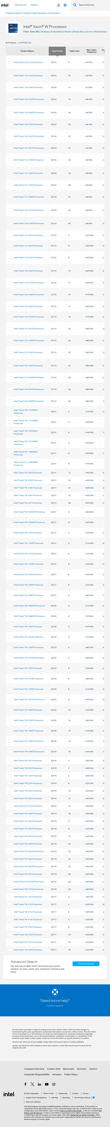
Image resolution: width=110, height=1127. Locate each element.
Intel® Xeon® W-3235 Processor (28, 836)
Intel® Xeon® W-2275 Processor (28, 806)
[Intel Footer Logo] (9, 1093)
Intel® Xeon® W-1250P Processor (28, 647)
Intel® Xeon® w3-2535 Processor (28, 75)
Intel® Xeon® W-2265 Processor (28, 798)
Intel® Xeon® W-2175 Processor (28, 942)
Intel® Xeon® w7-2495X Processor (29, 340)
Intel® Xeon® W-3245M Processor (29, 851)
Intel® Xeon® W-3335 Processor (28, 480)
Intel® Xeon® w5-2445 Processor (28, 271)
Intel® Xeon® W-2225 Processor (28, 768)
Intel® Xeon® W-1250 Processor (28, 626)
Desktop (45, 31)
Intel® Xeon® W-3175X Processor (28, 889)
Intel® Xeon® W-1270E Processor (28, 678)
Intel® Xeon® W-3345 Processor (28, 487)
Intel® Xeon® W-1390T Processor (28, 595)
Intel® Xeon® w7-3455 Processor (28, 365)
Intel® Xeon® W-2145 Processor (28, 927)
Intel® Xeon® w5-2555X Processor (29, 99)
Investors (81, 1068)
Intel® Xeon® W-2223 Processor (28, 760)
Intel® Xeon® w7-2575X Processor (29, 148)
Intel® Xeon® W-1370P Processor (28, 564)
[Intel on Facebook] (25, 1084)
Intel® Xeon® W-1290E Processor (28, 720)
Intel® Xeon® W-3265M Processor (29, 866)
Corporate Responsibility (37, 1074)
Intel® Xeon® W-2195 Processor (28, 949)
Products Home (14, 13)
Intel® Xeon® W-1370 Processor (28, 553)
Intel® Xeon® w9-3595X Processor (29, 223)
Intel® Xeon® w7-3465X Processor (29, 377)
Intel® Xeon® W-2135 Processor (28, 919)
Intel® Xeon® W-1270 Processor (28, 668)
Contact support (55, 1005)
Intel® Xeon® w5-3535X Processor (29, 136)
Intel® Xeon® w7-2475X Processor (29, 328)
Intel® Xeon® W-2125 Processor (28, 904)
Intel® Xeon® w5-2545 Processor (28, 87)
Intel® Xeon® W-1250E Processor (28, 637)
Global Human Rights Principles (83, 1115)
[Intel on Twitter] (32, 1084)
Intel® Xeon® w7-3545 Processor (28, 173)
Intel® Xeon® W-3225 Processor (28, 828)
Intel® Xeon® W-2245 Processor (28, 783)
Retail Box (78, 31)
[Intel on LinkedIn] (39, 1084)
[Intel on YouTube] (46, 1084)
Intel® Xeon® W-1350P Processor (28, 543)
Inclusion (56, 1074)
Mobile (67, 31)
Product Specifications (35, 13)
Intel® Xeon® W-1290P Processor (28, 730)
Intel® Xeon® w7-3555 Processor (28, 185)
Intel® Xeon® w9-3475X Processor (29, 389)
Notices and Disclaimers (33, 1113)
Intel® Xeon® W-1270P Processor (28, 689)
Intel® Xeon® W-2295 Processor (28, 813)
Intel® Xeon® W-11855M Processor (29, 512)
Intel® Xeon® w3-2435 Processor (28, 257)
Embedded (57, 31)
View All (34, 31)
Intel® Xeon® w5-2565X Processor (29, 112)
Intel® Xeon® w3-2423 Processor (28, 235)
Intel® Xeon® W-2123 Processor (28, 896)
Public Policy (70, 1074)
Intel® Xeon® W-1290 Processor (28, 710)
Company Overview (34, 1068)
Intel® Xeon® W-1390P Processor (28, 585)
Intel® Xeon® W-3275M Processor (29, 881)
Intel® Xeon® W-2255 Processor (28, 791)
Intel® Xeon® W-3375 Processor (28, 503)
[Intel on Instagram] (53, 1084)
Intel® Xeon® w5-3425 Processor (28, 306)
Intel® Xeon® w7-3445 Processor (28, 352)
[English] (65, 5)
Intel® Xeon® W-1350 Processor (28, 532)
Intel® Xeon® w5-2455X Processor (29, 282)
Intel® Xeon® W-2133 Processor (28, 912)
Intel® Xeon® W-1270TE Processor (29, 699)
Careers (93, 1068)
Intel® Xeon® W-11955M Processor (29, 522)
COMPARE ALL (25, 42)
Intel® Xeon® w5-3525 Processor (28, 124)
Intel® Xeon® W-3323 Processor (28, 472)
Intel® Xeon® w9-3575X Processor (29, 210)
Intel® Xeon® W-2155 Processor (28, 934)
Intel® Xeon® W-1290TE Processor (29, 751)
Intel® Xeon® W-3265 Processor (28, 859)
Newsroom (68, 1068)
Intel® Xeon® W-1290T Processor (28, 741)
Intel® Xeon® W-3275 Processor (28, 874)
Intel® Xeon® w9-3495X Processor (29, 401)
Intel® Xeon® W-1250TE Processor (29, 658)
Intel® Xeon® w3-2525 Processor (28, 62)
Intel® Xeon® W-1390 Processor (28, 574)
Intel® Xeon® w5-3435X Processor (29, 316)
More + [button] (35, 5)
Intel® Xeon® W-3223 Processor (28, 821)
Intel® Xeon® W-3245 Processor (28, 844)
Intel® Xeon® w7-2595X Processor (29, 160)
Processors (54, 13)
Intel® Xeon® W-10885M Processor (29, 616)
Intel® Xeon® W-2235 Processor (28, 775)
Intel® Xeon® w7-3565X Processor (29, 197)
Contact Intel (53, 1068)
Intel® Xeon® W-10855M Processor (29, 605)
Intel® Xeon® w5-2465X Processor (29, 294)
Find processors (86, 963)
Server (89, 31)
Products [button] (20, 5)
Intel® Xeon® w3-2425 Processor (28, 245)
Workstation (100, 31)
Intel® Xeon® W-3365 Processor (28, 495)
